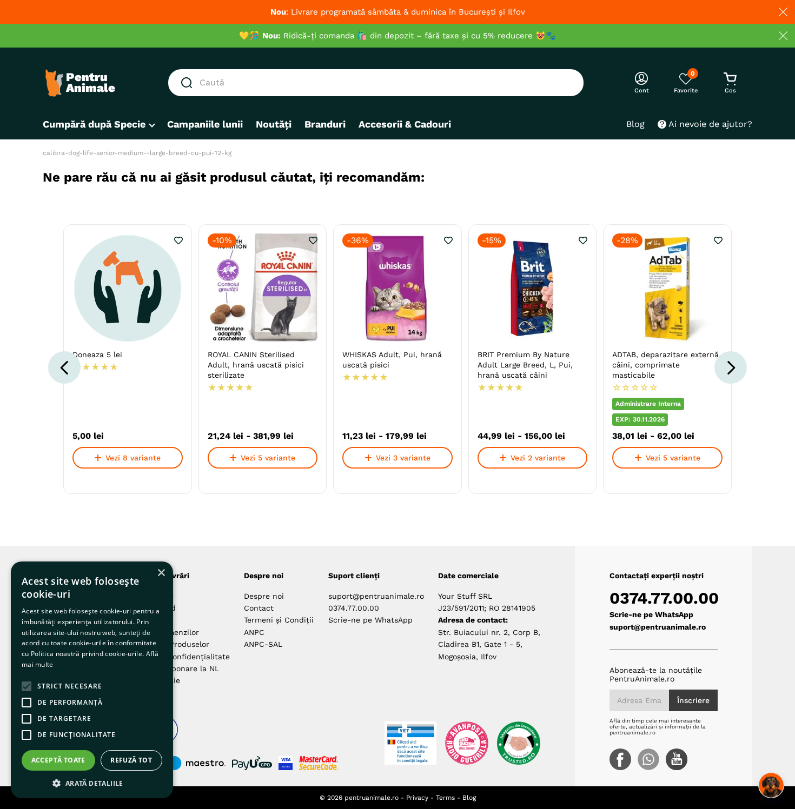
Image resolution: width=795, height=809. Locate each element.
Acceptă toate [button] (58, 760)
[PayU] (252, 763)
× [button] (161, 573)
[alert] (92, 679)
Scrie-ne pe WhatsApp (370, 620)
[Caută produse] (188, 82)
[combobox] (376, 82)
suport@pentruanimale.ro (376, 596)
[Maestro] (192, 763)
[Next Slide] (730, 367)
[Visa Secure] (286, 763)
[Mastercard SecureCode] (319, 763)
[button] (92, 782)
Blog (469, 797)
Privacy (417, 797)
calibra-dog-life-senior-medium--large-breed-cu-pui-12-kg (137, 153)
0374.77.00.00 (353, 608)
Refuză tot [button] (131, 760)
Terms (445, 797)
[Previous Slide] (64, 367)
